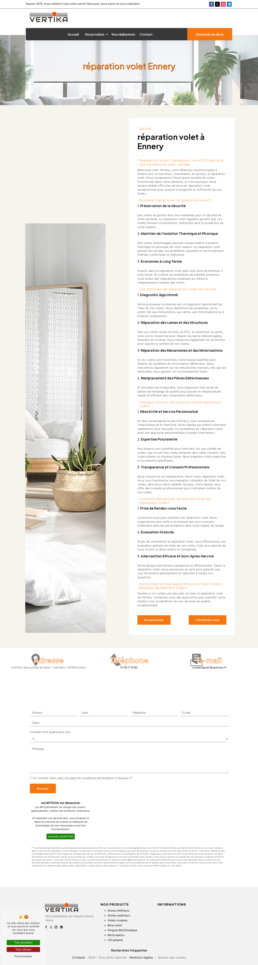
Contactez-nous (207, 620)
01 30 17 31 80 (128, 667)
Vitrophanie (115, 940)
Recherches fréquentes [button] (129, 950)
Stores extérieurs (119, 915)
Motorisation (116, 935)
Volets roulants (117, 920)
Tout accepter (23, 942)
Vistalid (80, 957)
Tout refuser (23, 949)
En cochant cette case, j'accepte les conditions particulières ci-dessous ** (82, 778)
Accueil (73, 34)
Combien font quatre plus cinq (50, 732)
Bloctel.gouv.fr (110, 865)
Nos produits (94, 34)
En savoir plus (154, 620)
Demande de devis (210, 34)
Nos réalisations (123, 34)
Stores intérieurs (118, 910)
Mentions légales (141, 957)
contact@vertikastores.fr (209, 667)
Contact (146, 34)
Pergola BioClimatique (122, 930)
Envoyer (43, 788)
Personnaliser (23, 956)
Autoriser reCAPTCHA (60, 836)
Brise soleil (115, 925)
